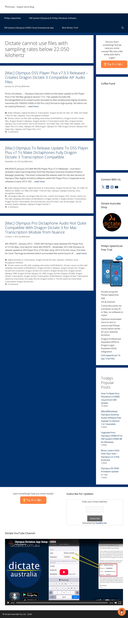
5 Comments (13, 207)
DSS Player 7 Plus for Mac (40, 191)
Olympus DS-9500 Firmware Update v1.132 (110, 471)
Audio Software (14, 113)
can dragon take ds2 (16, 196)
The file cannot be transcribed (68, 279)
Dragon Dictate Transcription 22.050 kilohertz (43, 276)
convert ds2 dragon (56, 196)
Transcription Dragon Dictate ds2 (19, 281)
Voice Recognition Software (37, 115)
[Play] (8, 603)
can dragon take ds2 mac (36, 196)
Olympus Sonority (67, 191)
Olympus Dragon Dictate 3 (39, 204)
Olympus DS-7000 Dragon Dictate (61, 126)
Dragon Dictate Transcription (17, 201)
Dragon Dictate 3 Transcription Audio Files (50, 121)
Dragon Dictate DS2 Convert (38, 271)
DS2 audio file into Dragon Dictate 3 (39, 279)
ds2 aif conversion (38, 201)
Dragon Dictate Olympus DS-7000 (32, 273)
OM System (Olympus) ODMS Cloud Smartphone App (29, 27)
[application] (64, 572)
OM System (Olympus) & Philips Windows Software (52, 18)
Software (69, 260)
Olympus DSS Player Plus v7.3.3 (28, 129)
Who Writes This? (70, 27)
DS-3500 (80, 188)
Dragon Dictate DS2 (69, 268)
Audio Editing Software (17, 188)
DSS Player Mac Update (70, 123)
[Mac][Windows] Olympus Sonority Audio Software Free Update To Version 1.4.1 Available (111, 418)
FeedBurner (101, 523)
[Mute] (115, 603)
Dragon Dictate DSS (58, 271)
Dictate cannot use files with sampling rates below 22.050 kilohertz (35, 118)
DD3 (67, 196)
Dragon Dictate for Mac (60, 113)
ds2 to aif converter (37, 123)
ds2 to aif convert (20, 123)
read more (33, 106)
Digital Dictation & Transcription (35, 113)
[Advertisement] (114, 126)
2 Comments (13, 132)
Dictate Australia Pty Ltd (15, 614)
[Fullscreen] (119, 603)
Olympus (21, 115)
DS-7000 (74, 113)
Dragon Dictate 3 (52, 199)
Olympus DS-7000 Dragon (35, 126)
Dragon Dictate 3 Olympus (21, 121)
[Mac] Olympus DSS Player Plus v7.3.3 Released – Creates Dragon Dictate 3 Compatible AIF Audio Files (46, 77)
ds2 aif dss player (67, 201)
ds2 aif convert (53, 201)
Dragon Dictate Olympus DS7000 (61, 273)
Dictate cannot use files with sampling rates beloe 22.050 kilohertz (35, 265)
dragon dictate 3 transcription (73, 199)
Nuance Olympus (20, 204)
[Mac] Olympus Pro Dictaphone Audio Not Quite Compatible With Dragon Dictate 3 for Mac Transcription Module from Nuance (45, 227)
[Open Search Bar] (122, 28)
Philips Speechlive (12, 18)
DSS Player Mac (53, 123)
